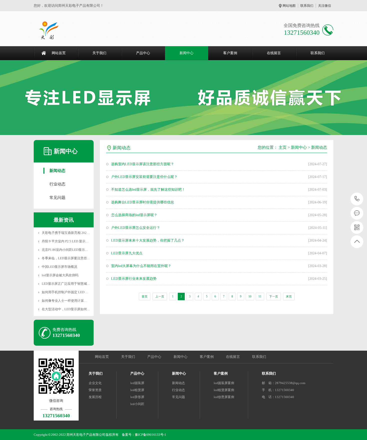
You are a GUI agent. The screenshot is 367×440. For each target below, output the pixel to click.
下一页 (273, 296)
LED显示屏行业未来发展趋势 (134, 279)
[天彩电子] (54, 30)
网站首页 (59, 53)
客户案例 (230, 53)
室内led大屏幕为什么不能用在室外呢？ (141, 266)
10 (249, 296)
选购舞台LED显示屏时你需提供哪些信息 (142, 202)
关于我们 (99, 53)
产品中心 (143, 53)
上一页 (159, 296)
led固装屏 (137, 383)
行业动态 (57, 184)
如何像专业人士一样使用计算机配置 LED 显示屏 (76, 300)
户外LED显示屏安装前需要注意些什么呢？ (144, 177)
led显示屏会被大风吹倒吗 (60, 275)
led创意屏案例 (224, 397)
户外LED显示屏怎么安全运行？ (135, 228)
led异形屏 (137, 397)
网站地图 (289, 5)
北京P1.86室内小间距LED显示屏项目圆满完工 (75, 250)
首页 (145, 296)
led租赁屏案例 (224, 390)
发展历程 (95, 397)
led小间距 (137, 404)
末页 (289, 296)
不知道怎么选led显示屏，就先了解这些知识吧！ (148, 189)
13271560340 (357, 199)
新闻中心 (186, 53)
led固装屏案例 (224, 383)
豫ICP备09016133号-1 (150, 435)
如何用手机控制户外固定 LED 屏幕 (67, 292)
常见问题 (57, 197)
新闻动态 (57, 170)
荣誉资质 (95, 390)
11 (259, 296)
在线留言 (274, 53)
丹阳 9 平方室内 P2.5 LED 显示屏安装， (70, 241)
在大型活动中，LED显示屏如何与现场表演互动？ (77, 309)
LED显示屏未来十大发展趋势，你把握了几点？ (147, 240)
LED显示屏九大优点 (127, 253)
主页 (283, 147)
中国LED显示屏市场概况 (59, 267)
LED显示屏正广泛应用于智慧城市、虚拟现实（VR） (79, 284)
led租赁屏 (137, 390)
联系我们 (306, 5)
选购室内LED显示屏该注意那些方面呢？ (142, 164)
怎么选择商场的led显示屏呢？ (134, 215)
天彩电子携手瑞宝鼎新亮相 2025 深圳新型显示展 (77, 233)
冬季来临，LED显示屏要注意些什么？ (69, 258)
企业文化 (95, 383)
